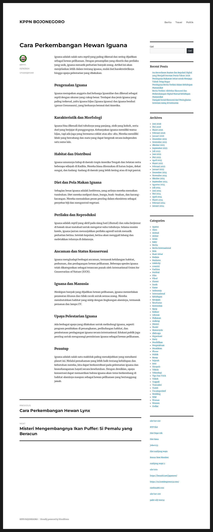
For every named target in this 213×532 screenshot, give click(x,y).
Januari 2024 (158, 206)
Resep (155, 357)
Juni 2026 (156, 124)
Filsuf (155, 278)
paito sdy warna (157, 500)
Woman (156, 400)
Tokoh (155, 379)
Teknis (155, 370)
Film (154, 275)
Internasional (158, 293)
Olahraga (156, 333)
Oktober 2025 (158, 145)
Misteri (155, 324)
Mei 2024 (156, 194)
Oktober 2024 (158, 178)
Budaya (155, 257)
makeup (156, 321)
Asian (155, 239)
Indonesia (157, 290)
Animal (155, 233)
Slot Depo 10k (156, 433)
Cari (152, 46)
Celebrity (156, 263)
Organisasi (157, 336)
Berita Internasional (161, 248)
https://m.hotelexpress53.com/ (164, 482)
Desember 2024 (159, 172)
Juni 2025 (156, 154)
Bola (154, 251)
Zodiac (155, 406)
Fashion (156, 269)
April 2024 (157, 197)
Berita (167, 22)
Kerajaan (156, 300)
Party (154, 339)
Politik (189, 22)
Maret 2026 (157, 130)
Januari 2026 (158, 136)
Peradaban (157, 348)
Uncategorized (27, 73)
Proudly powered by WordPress (54, 519)
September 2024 (159, 181)
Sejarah (155, 360)
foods (155, 284)
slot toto (154, 469)
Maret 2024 (157, 200)
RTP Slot (154, 427)
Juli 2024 (156, 188)
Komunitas (157, 306)
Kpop (154, 309)
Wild (154, 397)
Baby (154, 242)
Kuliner (155, 312)
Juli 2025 (156, 151)
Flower (155, 281)
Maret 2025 (157, 163)
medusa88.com (157, 488)
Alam (154, 230)
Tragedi (155, 382)
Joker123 (154, 445)
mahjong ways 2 (157, 463)
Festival (155, 272)
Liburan (156, 315)
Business (156, 260)
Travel (178, 22)
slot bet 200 (155, 494)
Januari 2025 (158, 169)
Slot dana (154, 439)
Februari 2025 (158, 166)
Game (155, 287)
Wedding (156, 394)
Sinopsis (156, 366)
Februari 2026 (158, 133)
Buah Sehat (157, 254)
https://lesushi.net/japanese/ (163, 476)
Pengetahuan (158, 345)
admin (23, 64)
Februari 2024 (158, 203)
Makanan (156, 318)
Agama (155, 227)
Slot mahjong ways (159, 451)
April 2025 (157, 160)
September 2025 (159, 148)
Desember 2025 (159, 139)
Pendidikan (157, 342)
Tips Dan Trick (159, 376)
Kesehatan (157, 303)
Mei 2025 (156, 157)
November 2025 (159, 142)
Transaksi (157, 385)
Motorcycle (157, 330)
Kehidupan (157, 297)
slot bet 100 (155, 421)
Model (155, 327)
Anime (155, 236)
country (156, 266)
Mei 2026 (156, 127)
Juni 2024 (156, 191)
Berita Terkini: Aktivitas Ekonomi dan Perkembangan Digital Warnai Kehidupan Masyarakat (171, 94)
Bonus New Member (159, 457)
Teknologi (157, 373)
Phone (155, 351)
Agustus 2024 (158, 184)
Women (156, 403)
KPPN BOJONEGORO (42, 21)
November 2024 (159, 175)
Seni (154, 363)
